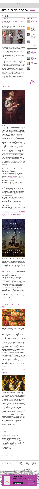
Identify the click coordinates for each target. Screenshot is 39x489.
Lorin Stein (6, 88)
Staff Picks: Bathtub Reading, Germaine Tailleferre (11, 215)
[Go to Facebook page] (5, 462)
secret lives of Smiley (7, 448)
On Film (24, 18)
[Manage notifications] (37, 487)
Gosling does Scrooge (7, 451)
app (12, 449)
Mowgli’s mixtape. (5, 447)
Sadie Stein (6, 431)
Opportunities (34, 463)
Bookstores (34, 462)
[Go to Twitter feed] (8, 462)
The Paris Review (7, 217)
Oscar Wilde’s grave (14, 439)
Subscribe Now (18, 483)
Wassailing (4, 372)
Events (21, 465)
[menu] (36, 10)
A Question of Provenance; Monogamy (11, 87)
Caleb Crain (6, 22)
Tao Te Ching (14, 183)
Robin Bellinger (7, 374)
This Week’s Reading (22, 211)
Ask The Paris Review (22, 83)
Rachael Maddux (7, 307)
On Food (24, 369)
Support (21, 463)
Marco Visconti (12, 176)
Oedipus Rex (20, 201)
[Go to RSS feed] (10, 462)
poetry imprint (20, 446)
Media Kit (27, 462)
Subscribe (32, 10)
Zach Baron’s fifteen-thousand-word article (16, 278)
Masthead (27, 464)
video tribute (13, 437)
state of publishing (7, 440)
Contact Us (21, 464)
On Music (24, 301)
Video (33, 464)
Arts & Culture (23, 427)
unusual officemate (17, 438)
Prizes (27, 465)
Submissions (27, 463)
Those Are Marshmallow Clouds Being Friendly (11, 305)
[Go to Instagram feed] (2, 462)
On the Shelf (5, 430)
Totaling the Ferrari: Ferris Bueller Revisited (13, 21)
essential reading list (14, 435)
